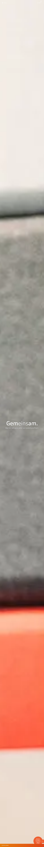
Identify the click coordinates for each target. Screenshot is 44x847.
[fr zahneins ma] (39, 2)
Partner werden (5, 845)
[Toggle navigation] (3, 3)
